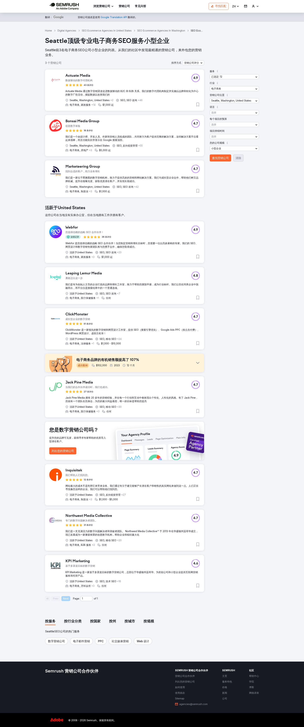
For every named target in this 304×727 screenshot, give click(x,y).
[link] (124, 6)
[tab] (50, 621)
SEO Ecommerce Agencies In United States (107, 30)
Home (48, 30)
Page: (76, 598)
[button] (235, 6)
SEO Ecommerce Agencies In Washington (161, 30)
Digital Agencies (67, 30)
